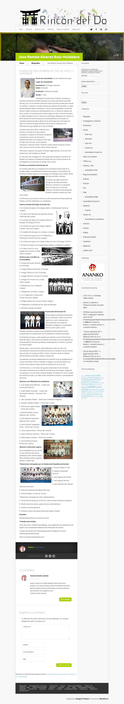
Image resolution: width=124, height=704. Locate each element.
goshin (95, 384)
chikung (96, 378)
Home (21, 29)
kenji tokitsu (92, 389)
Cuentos (88, 210)
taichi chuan (96, 396)
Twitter (53, 556)
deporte (88, 381)
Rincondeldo (42, 71)
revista (97, 393)
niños (95, 391)
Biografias (36, 63)
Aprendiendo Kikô (91, 170)
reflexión (89, 393)
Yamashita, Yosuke (92, 361)
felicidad (101, 382)
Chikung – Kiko (88, 166)
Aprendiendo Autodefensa (94, 219)
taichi (91, 396)
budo (91, 377)
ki (96, 389)
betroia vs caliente (89, 303)
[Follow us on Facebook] (96, 29)
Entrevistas (87, 125)
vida (82, 398)
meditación (91, 391)
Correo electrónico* (88, 81)
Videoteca (86, 241)
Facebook (50, 556)
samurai (83, 394)
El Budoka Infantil (89, 237)
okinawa (100, 391)
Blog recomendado (90, 174)
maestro (84, 391)
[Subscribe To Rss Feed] (101, 29)
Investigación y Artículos (92, 121)
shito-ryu (98, 394)
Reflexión (86, 206)
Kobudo (86, 183)
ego (96, 381)
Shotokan (88, 139)
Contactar (29, 29)
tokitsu (101, 396)
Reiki (84, 192)
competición (86, 379)
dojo (93, 381)
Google (46, 556)
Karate (85, 130)
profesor (83, 393)
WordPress (103, 699)
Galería (85, 232)
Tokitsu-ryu (87, 161)
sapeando (90, 395)
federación (95, 383)
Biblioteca (51, 29)
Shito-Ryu (88, 134)
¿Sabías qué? (88, 250)
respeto (94, 393)
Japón (84, 387)
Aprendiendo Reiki (91, 197)
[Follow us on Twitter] (91, 29)
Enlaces (86, 228)
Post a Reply (65, 599)
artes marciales (93, 375)
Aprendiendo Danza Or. (91, 201)
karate (91, 386)
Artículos (86, 224)
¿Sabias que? (76, 29)
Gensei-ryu (89, 148)
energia (90, 383)
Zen (84, 188)
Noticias (86, 179)
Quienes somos (40, 29)
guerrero (99, 384)
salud (101, 393)
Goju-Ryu (88, 143)
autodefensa (84, 377)
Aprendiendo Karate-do (93, 152)
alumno (83, 375)
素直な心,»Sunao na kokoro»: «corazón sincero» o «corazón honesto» (93, 324)
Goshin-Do (87, 215)
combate (102, 377)
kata (86, 389)
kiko (98, 389)
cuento (94, 379)
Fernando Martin (87, 384)
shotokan (85, 396)
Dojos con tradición (63, 29)
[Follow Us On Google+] (106, 29)
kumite (102, 389)
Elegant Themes (82, 699)
